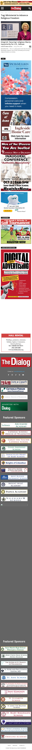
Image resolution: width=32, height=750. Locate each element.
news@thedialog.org (19, 371)
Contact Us (21, 745)
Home (2, 12)
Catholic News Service (6, 46)
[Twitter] (20, 375)
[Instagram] (12, 375)
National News (4, 39)
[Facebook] (9, 375)
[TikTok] (16, 375)
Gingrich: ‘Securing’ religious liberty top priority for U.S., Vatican (16, 43)
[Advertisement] (16, 316)
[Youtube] (23, 375)
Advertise (15, 745)
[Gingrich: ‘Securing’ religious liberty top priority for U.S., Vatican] (16, 30)
